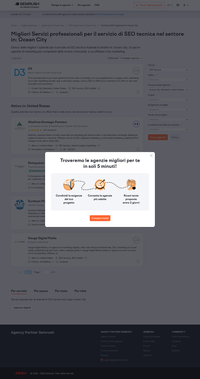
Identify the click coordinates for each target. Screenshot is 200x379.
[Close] (151, 155)
